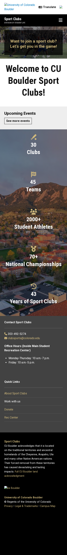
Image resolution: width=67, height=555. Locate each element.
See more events (18, 121)
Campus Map (47, 506)
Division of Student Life (14, 23)
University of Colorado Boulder (23, 497)
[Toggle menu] (60, 20)
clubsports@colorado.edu (24, 338)
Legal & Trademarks (26, 506)
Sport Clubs (12, 19)
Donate (8, 409)
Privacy (8, 506)
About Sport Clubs (15, 393)
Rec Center (11, 417)
